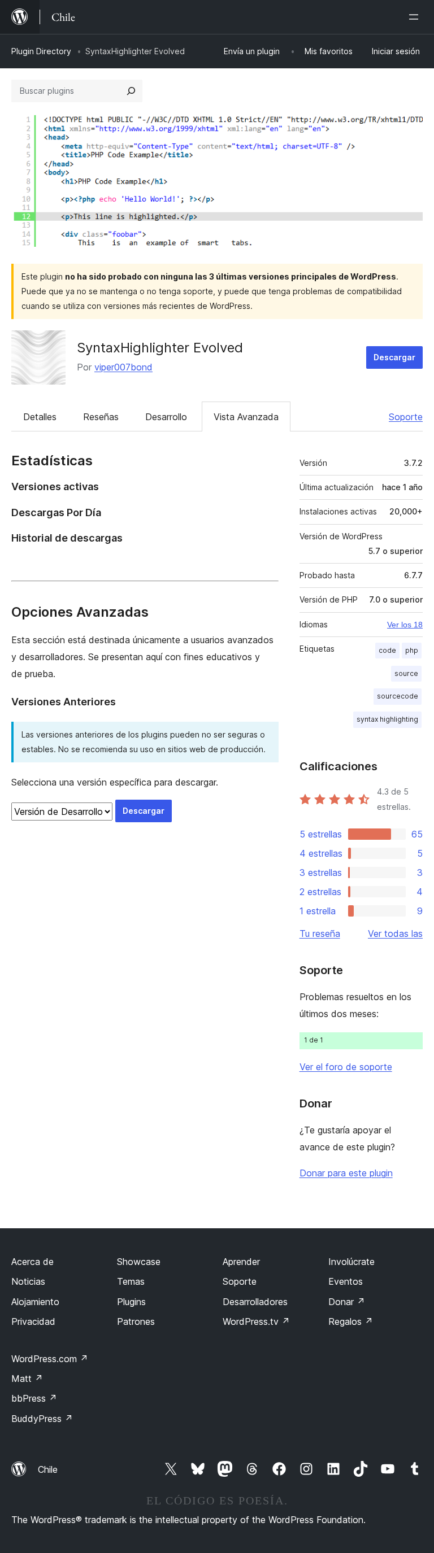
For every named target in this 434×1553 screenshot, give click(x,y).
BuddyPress (42, 1418)
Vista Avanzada (246, 416)
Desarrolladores (255, 1301)
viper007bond (123, 367)
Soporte (406, 416)
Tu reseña (320, 933)
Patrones (136, 1321)
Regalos (350, 1321)
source (406, 673)
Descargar (394, 357)
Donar (346, 1301)
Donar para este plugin (346, 1173)
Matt (27, 1378)
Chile (48, 1469)
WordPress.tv (256, 1321)
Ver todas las (395, 933)
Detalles (40, 416)
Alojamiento (35, 1301)
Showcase (138, 1261)
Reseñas (101, 416)
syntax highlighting (387, 719)
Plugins (131, 1301)
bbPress (34, 1398)
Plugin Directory (41, 51)
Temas (131, 1281)
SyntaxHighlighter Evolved (160, 347)
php (411, 650)
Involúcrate (351, 1261)
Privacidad (33, 1321)
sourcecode (397, 696)
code (387, 650)
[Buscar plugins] (131, 91)
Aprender (241, 1261)
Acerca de (32, 1261)
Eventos (345, 1281)
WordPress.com (49, 1358)
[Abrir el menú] (416, 17)
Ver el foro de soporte (346, 1066)
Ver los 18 (405, 624)
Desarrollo (166, 416)
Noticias (28, 1281)
